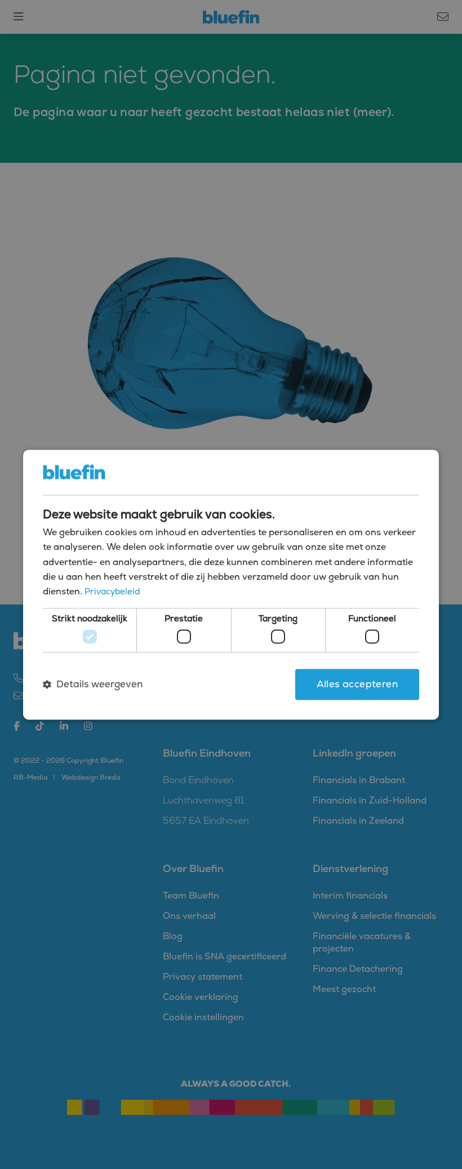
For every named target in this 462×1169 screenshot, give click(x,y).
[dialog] (231, 584)
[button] (93, 684)
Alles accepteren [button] (357, 684)
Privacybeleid (112, 591)
